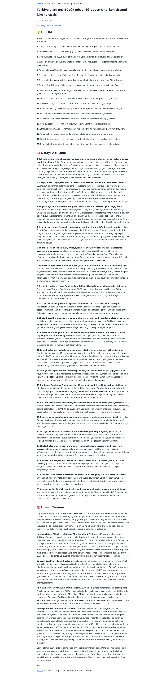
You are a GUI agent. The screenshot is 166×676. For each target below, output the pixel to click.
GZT (45, 665)
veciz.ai (40, 670)
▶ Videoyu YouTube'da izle (49, 25)
